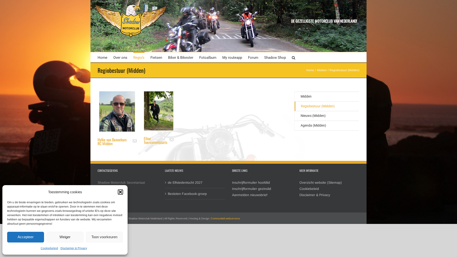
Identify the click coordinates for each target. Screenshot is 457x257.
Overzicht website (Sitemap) (320, 182)
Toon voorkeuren (104, 237)
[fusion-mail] (135, 141)
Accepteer (26, 237)
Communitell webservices (225, 218)
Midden (306, 96)
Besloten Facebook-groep (187, 194)
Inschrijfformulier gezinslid (251, 189)
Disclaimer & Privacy (73, 248)
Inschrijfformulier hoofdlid (251, 182)
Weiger (65, 237)
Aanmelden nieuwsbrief (249, 195)
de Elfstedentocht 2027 (185, 182)
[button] (120, 192)
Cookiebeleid (49, 248)
